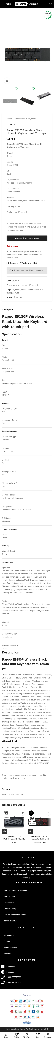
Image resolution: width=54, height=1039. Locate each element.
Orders (7, 941)
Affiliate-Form (9, 897)
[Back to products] (11, 124)
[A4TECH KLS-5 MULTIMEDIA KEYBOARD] (14, 822)
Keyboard (32, 119)
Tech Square (7, 747)
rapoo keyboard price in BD (32, 290)
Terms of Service (11, 921)
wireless (19, 293)
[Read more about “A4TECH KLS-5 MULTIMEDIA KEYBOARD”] (4, 831)
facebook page (43, 760)
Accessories (19, 119)
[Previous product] (8, 124)
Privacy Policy (10, 909)
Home (9, 119)
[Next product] (14, 124)
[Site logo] (27, 4)
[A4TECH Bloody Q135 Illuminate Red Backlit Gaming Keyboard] (40, 822)
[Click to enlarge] (7, 81)
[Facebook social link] (14, 297)
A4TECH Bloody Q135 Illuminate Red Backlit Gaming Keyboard (40, 838)
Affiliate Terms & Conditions (15, 891)
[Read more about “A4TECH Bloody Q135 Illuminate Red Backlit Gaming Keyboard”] (30, 831)
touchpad (10, 293)
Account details (10, 947)
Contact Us (9, 903)
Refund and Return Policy (15, 915)
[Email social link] (17, 297)
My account (9, 935)
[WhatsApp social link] (20, 297)
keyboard (16, 290)
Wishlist (7, 953)
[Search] (50, 4)
